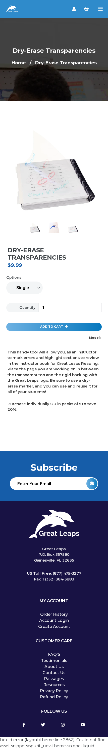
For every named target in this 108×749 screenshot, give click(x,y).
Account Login (54, 620)
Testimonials (54, 660)
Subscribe (54, 467)
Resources (54, 684)
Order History (54, 614)
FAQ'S (54, 654)
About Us (54, 666)
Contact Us (54, 672)
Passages (54, 678)
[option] (54, 172)
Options (13, 277)
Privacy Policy (54, 690)
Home (19, 63)
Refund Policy (54, 697)
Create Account (54, 626)
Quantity (27, 307)
